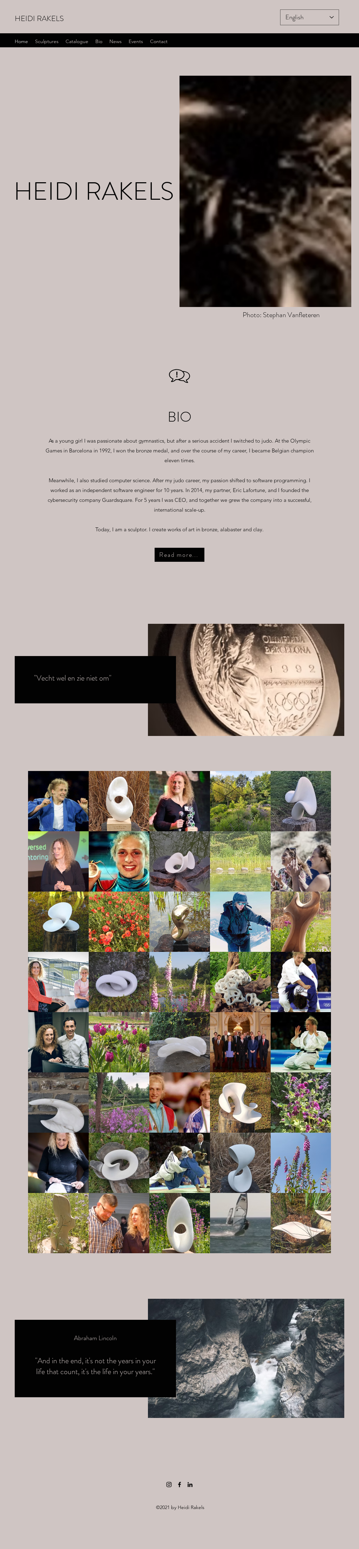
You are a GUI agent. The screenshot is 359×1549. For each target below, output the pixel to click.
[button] (345, 23)
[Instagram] (168, 1484)
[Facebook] (179, 1484)
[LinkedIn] (190, 1484)
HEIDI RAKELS (39, 18)
